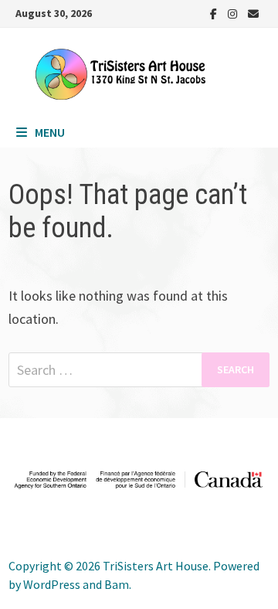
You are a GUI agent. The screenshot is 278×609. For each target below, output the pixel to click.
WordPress (51, 584)
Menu (50, 132)
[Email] (253, 13)
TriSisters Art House (155, 565)
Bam (116, 584)
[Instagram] (234, 13)
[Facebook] (215, 13)
